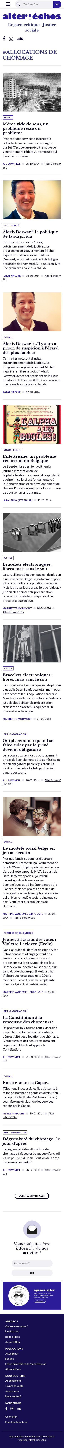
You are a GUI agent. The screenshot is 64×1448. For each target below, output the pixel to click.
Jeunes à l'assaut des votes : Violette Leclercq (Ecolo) (29, 941)
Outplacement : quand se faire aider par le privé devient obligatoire (28, 745)
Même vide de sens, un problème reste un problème (26, 128)
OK (57, 4)
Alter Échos (12, 1353)
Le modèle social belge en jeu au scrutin (29, 850)
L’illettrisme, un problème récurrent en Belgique (29, 458)
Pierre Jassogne (13, 1113)
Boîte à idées (12, 1336)
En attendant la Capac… (26, 1082)
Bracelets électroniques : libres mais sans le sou (28, 566)
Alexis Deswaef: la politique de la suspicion (30, 234)
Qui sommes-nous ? (16, 1326)
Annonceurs (12, 1391)
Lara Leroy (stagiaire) (17, 500)
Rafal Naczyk (12, 275)
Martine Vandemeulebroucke (23, 913)
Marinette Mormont (17, 608)
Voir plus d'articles (32, 1195)
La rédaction (12, 1331)
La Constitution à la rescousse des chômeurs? (28, 1019)
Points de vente (14, 1385)
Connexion (11, 1416)
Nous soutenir (13, 1396)
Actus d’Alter (12, 1342)
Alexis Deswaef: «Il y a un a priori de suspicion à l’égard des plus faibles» (30, 348)
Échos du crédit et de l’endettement (25, 1363)
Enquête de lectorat (16, 1422)
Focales (9, 1358)
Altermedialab (13, 1369)
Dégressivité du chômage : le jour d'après (31, 1141)
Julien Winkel (11, 163)
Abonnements (13, 1380)
